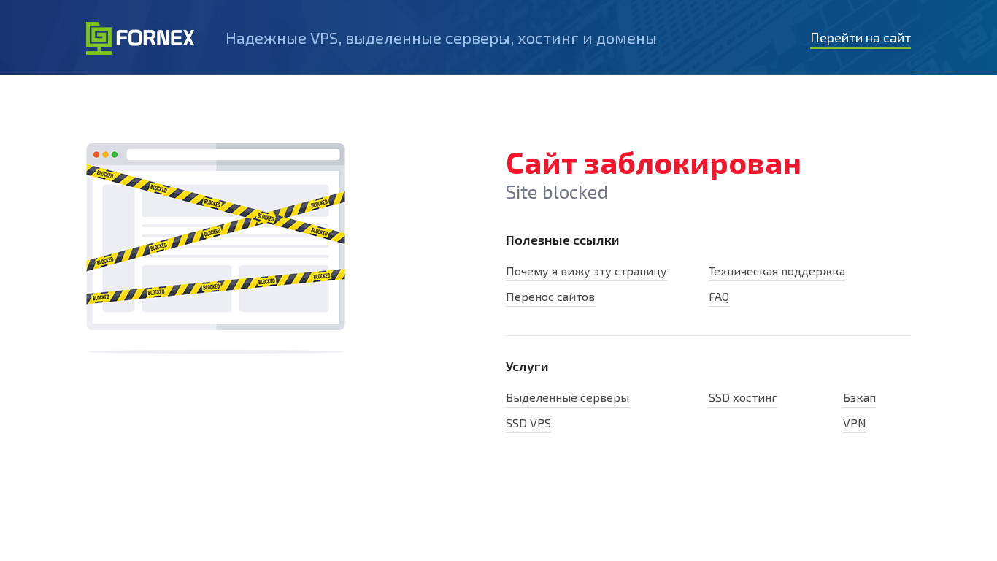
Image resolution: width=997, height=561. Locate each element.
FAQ (719, 296)
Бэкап (859, 397)
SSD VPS (528, 423)
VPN (854, 423)
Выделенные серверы (567, 397)
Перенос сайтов (550, 296)
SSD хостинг (743, 397)
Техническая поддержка (777, 271)
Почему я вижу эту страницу (586, 271)
